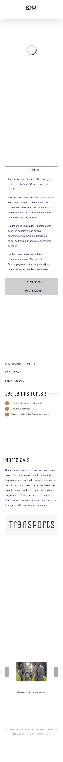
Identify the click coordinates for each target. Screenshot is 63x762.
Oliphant (20, 734)
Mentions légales (35, 734)
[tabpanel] (31, 226)
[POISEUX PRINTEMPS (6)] (31, 663)
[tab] (31, 170)
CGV (48, 734)
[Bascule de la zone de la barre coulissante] (60, 3)
